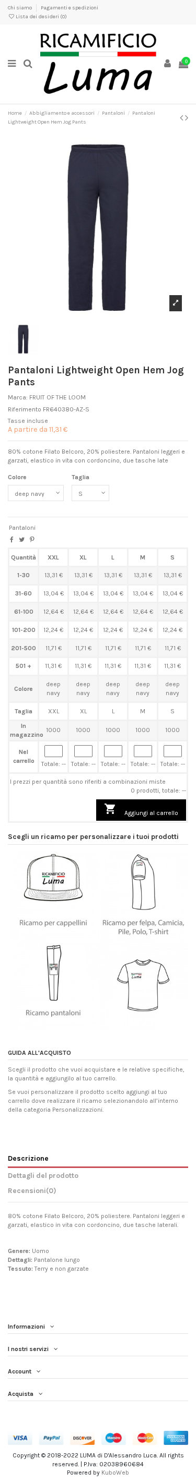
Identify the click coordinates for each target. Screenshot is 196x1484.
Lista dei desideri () (41, 17)
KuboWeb (115, 1472)
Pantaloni (22, 527)
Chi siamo (20, 8)
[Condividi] (12, 539)
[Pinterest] (32, 539)
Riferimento (24, 409)
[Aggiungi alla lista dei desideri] (40, 937)
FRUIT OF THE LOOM (57, 397)
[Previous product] (182, 118)
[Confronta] (53, 937)
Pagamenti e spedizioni (69, 8)
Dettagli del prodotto (43, 1175)
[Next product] (186, 118)
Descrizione (28, 1158)
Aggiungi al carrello (141, 809)
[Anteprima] (65, 937)
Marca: (18, 397)
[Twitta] (22, 539)
